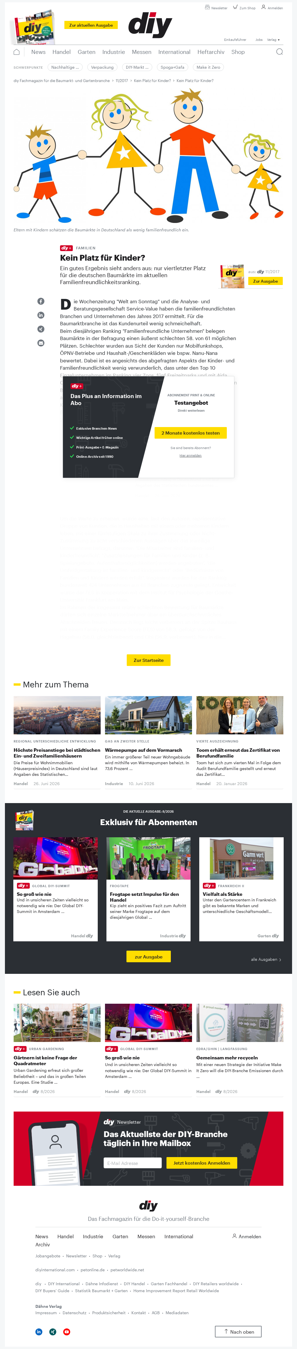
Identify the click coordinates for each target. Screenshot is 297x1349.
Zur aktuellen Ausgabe (91, 25)
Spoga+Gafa (172, 67)
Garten (120, 1236)
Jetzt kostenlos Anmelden (201, 1162)
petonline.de (93, 1269)
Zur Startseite (149, 660)
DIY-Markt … (137, 67)
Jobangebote (47, 1255)
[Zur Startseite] (148, 1205)
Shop (97, 1255)
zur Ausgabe (148, 956)
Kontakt (138, 1312)
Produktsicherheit (109, 1312)
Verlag (114, 1255)
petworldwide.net (127, 1269)
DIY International (64, 1283)
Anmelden (275, 8)
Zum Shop (248, 8)
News (41, 1236)
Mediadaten (177, 1312)
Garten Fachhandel (169, 1283)
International (178, 1236)
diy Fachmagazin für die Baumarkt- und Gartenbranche (62, 80)
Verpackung (102, 67)
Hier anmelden (191, 455)
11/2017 (122, 80)
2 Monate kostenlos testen (191, 432)
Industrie (93, 1236)
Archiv (42, 1244)
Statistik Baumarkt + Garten (101, 1290)
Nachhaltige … (65, 67)
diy (38, 1283)
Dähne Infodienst (102, 1283)
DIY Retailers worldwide (216, 1283)
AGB (156, 1312)
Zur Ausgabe (265, 281)
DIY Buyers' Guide (52, 1290)
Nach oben (242, 1332)
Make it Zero (208, 67)
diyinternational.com (55, 1269)
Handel (65, 1236)
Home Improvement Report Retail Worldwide (176, 1290)
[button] (40, 301)
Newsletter (219, 8)
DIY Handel (134, 1283)
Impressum (46, 1312)
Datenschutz (74, 1312)
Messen (146, 1236)
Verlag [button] (271, 39)
